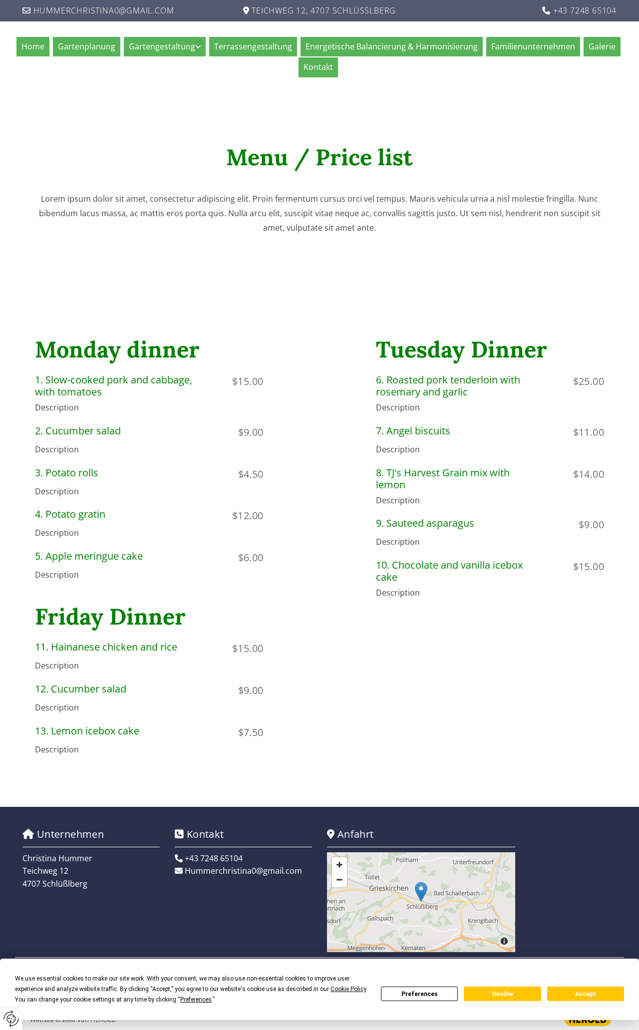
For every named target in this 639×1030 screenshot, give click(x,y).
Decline (502, 994)
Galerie (602, 46)
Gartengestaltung (162, 46)
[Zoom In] (339, 864)
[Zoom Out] (339, 879)
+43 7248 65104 (585, 10)
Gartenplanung (86, 46)
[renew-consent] (11, 1019)
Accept (585, 994)
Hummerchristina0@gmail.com (103, 10)
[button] (421, 892)
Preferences (419, 994)
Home (32, 46)
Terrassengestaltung (253, 46)
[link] (166, 46)
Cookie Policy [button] (348, 989)
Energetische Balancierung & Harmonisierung (392, 46)
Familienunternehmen (533, 46)
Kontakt (318, 66)
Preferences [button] (196, 999)
